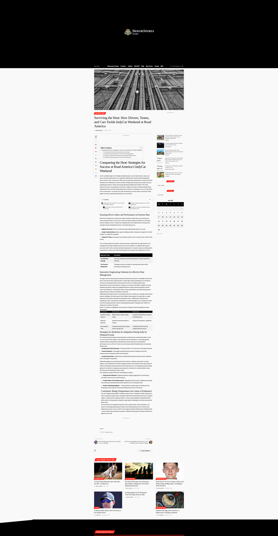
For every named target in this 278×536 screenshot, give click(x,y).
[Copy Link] (96, 172)
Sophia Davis (99, 130)
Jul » (161, 233)
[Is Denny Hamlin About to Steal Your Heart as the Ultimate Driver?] (108, 500)
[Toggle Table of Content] (140, 148)
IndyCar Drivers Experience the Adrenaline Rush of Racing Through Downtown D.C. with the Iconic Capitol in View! (174, 159)
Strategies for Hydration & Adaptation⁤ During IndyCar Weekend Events (120, 155)
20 (174, 221)
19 (170, 221)
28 (178, 225)
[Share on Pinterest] (96, 151)
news (112, 432)
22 (182, 221)
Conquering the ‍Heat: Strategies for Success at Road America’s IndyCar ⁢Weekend (122, 150)
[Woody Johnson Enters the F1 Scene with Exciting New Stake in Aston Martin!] (160, 174)
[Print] (96, 176)
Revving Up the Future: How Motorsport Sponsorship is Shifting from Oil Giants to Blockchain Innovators (137, 484)
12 (170, 217)
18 (166, 221)
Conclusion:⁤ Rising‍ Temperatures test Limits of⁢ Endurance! (117, 157)
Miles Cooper (129, 488)
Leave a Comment (146, 450)
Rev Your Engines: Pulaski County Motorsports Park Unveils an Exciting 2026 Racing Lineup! (174, 152)
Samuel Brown (98, 486)
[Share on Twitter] (96, 144)
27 (174, 225)
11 (166, 217)
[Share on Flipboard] (96, 148)
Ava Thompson (160, 515)
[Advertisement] (126, 140)
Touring (167, 155)
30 (158, 230)
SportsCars (168, 146)
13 (174, 217)
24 (162, 225)
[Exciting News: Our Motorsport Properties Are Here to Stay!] (160, 168)
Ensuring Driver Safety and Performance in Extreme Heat (117, 152)
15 (182, 217)
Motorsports (107, 432)
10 (162, 217)
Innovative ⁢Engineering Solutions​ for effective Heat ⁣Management (119, 153)
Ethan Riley (98, 515)
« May (158, 233)
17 (162, 221)
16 (158, 221)
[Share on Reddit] (96, 165)
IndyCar (167, 162)
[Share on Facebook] (96, 141)
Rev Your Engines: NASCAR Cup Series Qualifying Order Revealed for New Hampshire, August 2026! (173, 137)
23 (158, 225)
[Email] (96, 169)
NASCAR (167, 140)
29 (182, 225)
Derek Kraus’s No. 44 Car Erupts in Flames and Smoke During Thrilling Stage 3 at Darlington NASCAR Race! (170, 484)
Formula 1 (167, 176)
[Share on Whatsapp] (96, 155)
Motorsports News (100, 113)
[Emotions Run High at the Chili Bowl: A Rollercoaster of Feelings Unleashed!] (170, 500)
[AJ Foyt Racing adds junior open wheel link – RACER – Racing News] (108, 471)
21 (178, 221)
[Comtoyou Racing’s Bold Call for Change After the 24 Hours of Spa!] (160, 145)
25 (166, 225)
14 (178, 217)
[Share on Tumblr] (96, 162)
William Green (160, 488)
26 (170, 225)
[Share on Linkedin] (96, 158)
